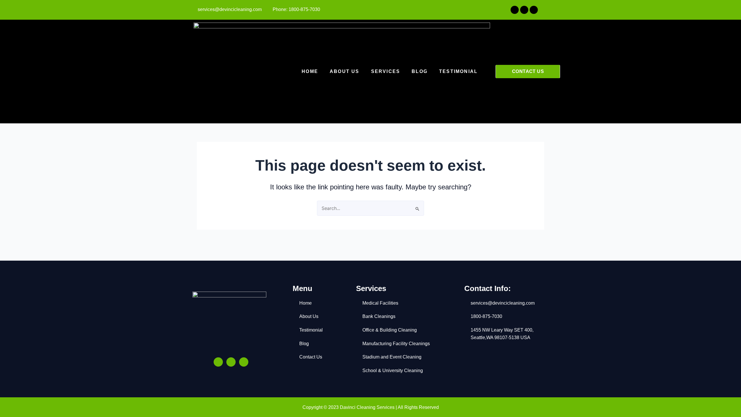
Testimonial (458, 71)
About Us (345, 71)
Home (310, 71)
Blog (420, 71)
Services (385, 71)
